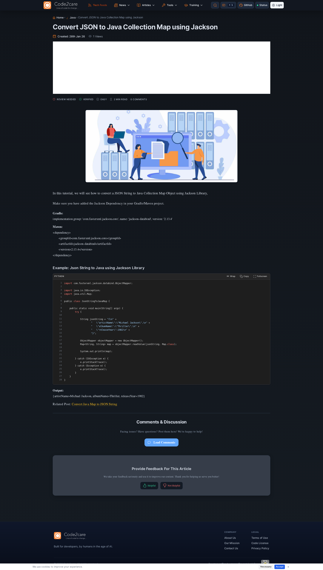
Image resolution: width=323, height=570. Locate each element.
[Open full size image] (161, 146)
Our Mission (231, 543)
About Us (230, 537)
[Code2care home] (62, 5)
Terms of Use (259, 537)
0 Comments (138, 99)
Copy (246, 276)
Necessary (266, 566)
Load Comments (164, 442)
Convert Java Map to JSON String (94, 404)
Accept (279, 566)
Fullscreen (262, 276)
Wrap (232, 276)
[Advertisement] (161, 67)
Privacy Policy (260, 548)
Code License (259, 543)
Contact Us (231, 548)
